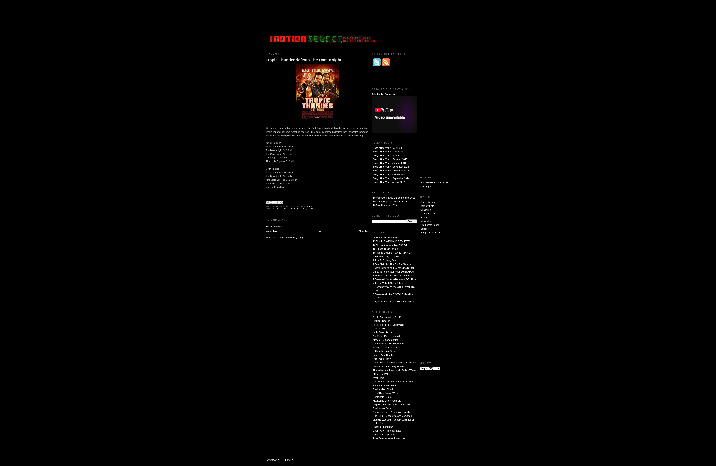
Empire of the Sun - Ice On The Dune (391, 404)
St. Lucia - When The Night (386, 347)
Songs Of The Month (430, 232)
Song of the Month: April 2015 (388, 151)
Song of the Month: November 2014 (391, 170)
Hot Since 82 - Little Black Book (389, 343)
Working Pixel (427, 186)
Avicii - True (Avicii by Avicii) (387, 317)
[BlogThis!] (271, 202)
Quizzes (424, 229)
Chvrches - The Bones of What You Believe (394, 362)
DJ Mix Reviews (428, 213)
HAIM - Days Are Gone (384, 351)
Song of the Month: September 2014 (391, 178)
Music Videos (427, 221)
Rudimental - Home (383, 397)
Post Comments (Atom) (291, 237)
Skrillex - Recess (381, 321)
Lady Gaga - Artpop (382, 332)
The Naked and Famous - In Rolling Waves (394, 370)
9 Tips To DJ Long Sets (384, 260)
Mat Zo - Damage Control (385, 340)
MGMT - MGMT (380, 374)
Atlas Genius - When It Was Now (389, 438)
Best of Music (427, 206)
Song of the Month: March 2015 (389, 155)
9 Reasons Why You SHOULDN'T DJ (391, 256)
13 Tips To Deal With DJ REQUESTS (391, 241)
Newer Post (271, 231)
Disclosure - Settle (382, 408)
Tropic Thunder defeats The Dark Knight (303, 60)
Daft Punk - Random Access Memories (392, 416)
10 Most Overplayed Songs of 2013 (391, 201)
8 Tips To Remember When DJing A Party (393, 271)
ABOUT (289, 460)
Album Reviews (428, 202)
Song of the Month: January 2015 (389, 163)
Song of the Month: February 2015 (390, 159)
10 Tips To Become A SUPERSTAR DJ (392, 252)
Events (423, 217)
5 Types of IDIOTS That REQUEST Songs (393, 301)
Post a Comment (274, 226)
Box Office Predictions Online (435, 182)
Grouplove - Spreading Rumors (389, 366)
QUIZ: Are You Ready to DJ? (387, 237)
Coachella (425, 210)
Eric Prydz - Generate (383, 94)
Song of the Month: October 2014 (389, 174)
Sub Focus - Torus (382, 359)
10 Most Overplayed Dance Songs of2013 (394, 197)
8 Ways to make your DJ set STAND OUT (393, 268)
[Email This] (267, 202)
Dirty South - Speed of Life (386, 434)
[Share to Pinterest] (281, 202)
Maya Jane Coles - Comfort (387, 400)
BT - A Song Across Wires (385, 393)
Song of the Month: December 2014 (391, 167)
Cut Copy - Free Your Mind (386, 336)
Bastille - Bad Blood (383, 389)
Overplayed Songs (429, 225)
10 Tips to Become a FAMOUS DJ (390, 245)
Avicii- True (378, 378)
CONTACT (273, 460)
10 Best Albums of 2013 (385, 205)
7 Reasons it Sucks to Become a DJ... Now (394, 279)
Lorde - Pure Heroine (383, 355)
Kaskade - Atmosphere (384, 385)
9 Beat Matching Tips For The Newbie (392, 264)
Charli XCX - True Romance (387, 430)
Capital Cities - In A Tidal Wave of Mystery (394, 412)
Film (310, 209)
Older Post (364, 231)
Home (318, 231)
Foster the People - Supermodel (389, 325)
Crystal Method (380, 328)
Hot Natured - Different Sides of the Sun (393, 381)
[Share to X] (274, 202)
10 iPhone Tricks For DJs (385, 249)
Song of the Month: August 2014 (389, 182)
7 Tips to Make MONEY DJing (388, 283)
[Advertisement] (423, 25)
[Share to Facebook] (278, 202)
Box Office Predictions (291, 209)
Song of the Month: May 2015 (388, 148)
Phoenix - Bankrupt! (383, 427)
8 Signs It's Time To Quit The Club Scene (393, 275)
